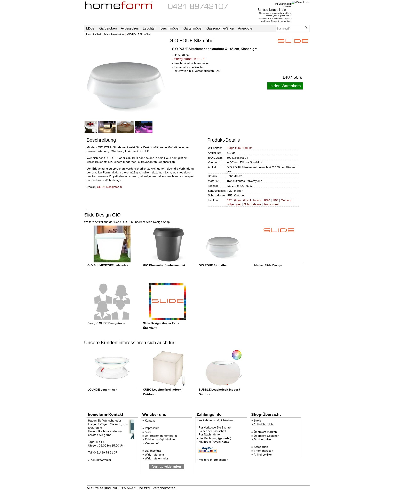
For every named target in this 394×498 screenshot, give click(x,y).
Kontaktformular (100, 460)
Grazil (247, 200)
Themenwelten (263, 450)
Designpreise (262, 439)
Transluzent (271, 204)
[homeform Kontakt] (198, 8)
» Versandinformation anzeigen (200, 488)
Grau (237, 200)
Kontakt (150, 420)
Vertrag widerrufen (166, 466)
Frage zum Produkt (239, 147)
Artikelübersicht (264, 424)
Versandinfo (152, 443)
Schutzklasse (252, 204)
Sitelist (258, 420)
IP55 (275, 200)
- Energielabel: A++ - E (188, 59)
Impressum (152, 428)
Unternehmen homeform (161, 435)
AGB (148, 431)
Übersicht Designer (266, 435)
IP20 (267, 200)
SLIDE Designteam (109, 186)
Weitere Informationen (213, 459)
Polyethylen (234, 204)
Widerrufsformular (156, 458)
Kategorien (261, 446)
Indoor (257, 200)
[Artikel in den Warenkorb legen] (285, 86)
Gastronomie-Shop (220, 28)
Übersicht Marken (265, 431)
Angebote (245, 28)
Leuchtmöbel (93, 34)
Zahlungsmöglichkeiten (160, 439)
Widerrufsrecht (154, 454)
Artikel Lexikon (263, 454)
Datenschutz (153, 450)
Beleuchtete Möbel (113, 34)
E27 (229, 200)
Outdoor (286, 200)
